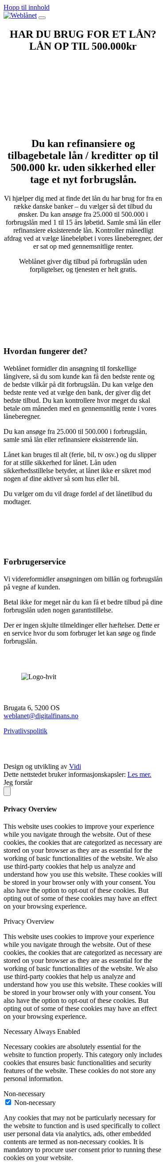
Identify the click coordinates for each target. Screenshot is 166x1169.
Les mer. (139, 774)
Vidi (75, 766)
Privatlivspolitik (25, 731)
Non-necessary (35, 1102)
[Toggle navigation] (42, 17)
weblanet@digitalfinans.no (41, 716)
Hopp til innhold (27, 7)
